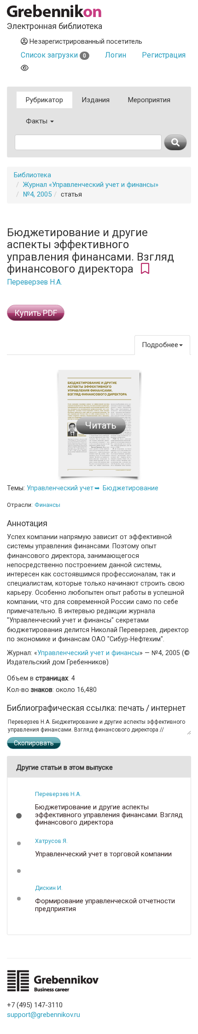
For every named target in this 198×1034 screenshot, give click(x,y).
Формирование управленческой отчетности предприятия (105, 904)
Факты (37, 121)
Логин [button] (115, 55)
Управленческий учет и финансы (88, 652)
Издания (96, 100)
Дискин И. (49, 887)
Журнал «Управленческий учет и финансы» (90, 184)
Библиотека (32, 175)
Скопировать (34, 743)
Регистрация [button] (164, 55)
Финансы (47, 504)
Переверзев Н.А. (34, 282)
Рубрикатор (44, 100)
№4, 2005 (37, 194)
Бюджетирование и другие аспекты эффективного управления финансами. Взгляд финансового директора (109, 814)
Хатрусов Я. (51, 840)
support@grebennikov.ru (43, 1015)
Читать (100, 425)
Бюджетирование (130, 488)
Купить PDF (35, 313)
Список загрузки (53, 55)
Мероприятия (149, 100)
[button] (19, 816)
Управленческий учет (60, 488)
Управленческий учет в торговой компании (103, 854)
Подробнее (160, 345)
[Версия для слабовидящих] (25, 67)
